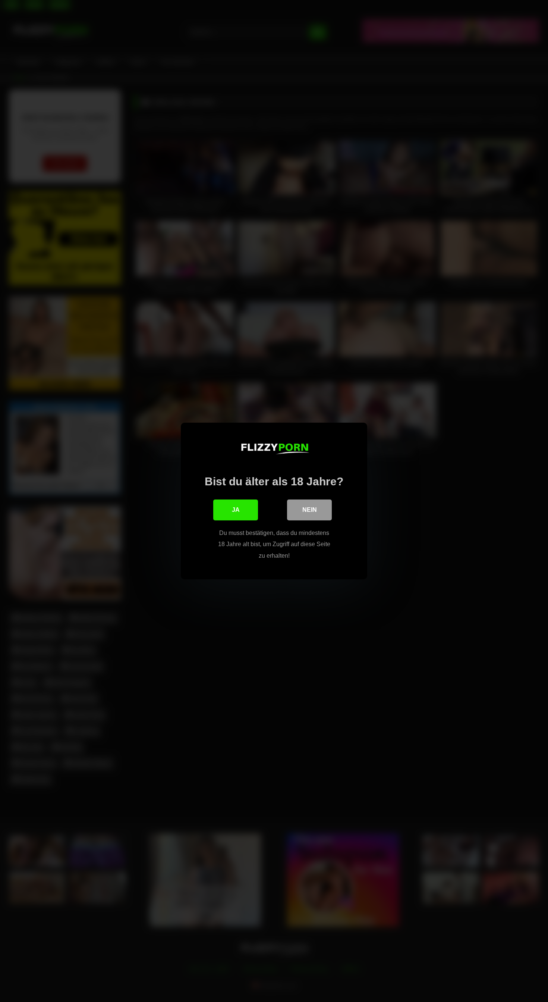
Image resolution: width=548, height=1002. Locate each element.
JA (236, 510)
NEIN (309, 510)
